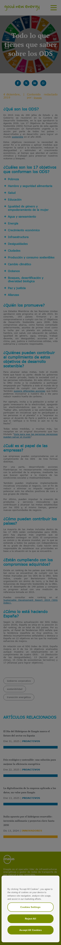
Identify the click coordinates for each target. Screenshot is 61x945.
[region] (30, 909)
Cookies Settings (30, 907)
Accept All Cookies (30, 930)
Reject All (30, 918)
